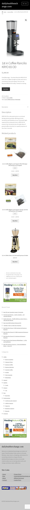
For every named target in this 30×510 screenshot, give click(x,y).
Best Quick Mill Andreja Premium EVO (12, 323)
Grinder (7, 372)
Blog (4, 476)
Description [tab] (5, 107)
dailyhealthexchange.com (10, 5)
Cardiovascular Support (11, 400)
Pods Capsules (8, 375)
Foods (6, 385)
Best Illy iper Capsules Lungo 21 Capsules (13, 312)
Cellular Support (9, 403)
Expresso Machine (9, 367)
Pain (4, 393)
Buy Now (5, 89)
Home (5, 12)
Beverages (17, 99)
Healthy (5, 382)
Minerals (7, 411)
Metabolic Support (9, 408)
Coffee (4, 357)
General (5, 380)
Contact (5, 480)
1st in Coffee (10, 12)
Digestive (7, 406)
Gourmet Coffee (9, 370)
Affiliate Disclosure (19, 478)
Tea (6, 390)
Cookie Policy (17, 480)
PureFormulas (6, 398)
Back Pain (7, 395)
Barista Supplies (9, 359)
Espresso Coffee (9, 364)
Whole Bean (8, 377)
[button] (26, 20)
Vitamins (5, 413)
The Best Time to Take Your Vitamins (12, 325)
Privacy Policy (17, 474)
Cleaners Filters (9, 362)
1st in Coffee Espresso (9, 99)
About (4, 478)
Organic (5, 388)
